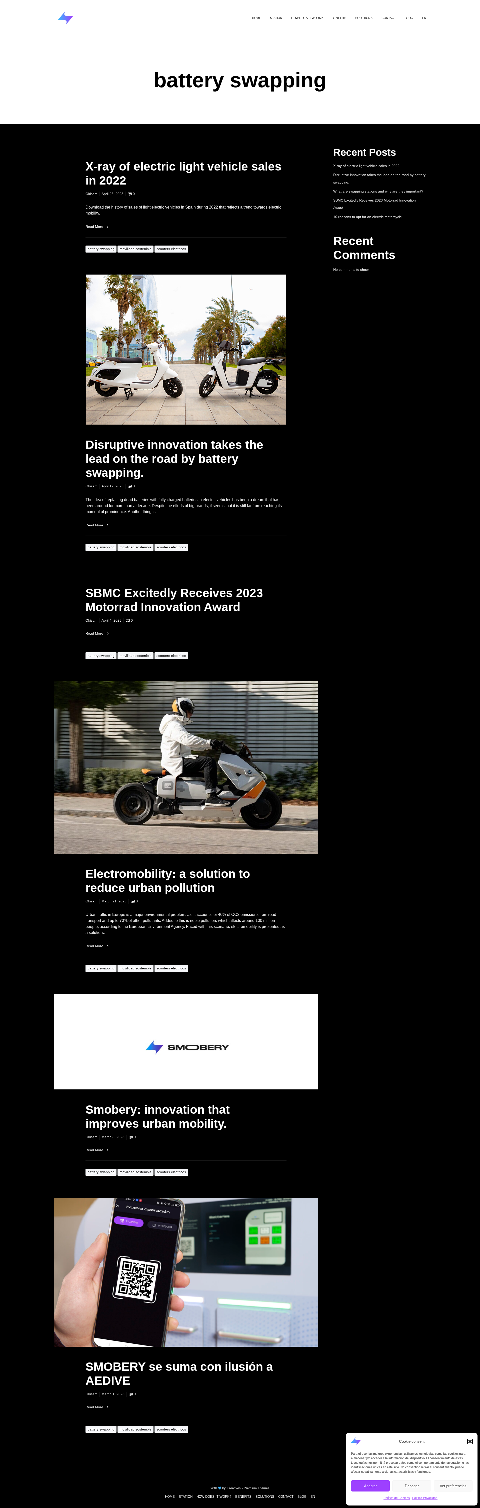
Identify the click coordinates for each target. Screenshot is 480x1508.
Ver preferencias (453, 1486)
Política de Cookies (397, 1498)
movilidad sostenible (136, 249)
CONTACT (286, 1496)
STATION (185, 1496)
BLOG (302, 1496)
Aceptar (370, 1486)
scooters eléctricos (171, 249)
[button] (470, 1441)
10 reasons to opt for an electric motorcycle (367, 217)
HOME (170, 1496)
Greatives (234, 1488)
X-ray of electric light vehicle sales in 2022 (366, 166)
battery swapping (101, 249)
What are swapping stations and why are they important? (378, 191)
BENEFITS (243, 1496)
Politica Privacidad (425, 1498)
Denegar (412, 1486)
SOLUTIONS (265, 1496)
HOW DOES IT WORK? (213, 1496)
